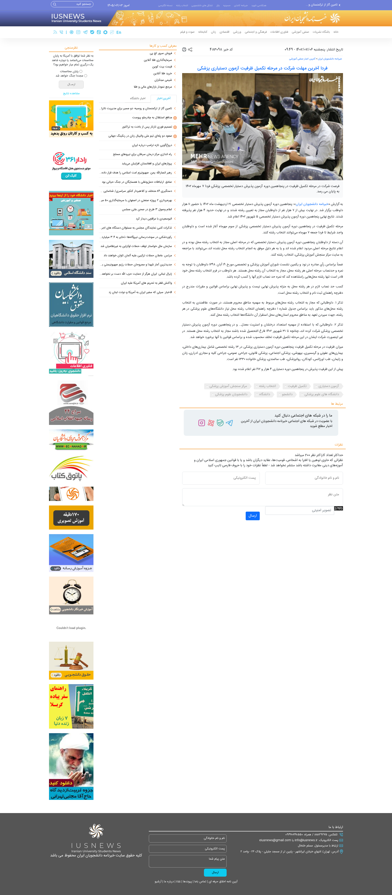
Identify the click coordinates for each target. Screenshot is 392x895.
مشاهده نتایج (71, 93)
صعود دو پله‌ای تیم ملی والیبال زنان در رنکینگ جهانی (140, 136)
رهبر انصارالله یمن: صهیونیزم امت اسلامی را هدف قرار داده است (135, 173)
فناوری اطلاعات (279, 32)
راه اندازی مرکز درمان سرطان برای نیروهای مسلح (142, 154)
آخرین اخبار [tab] (164, 98)
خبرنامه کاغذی (241, 5)
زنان (213, 32)
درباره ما (168, 881)
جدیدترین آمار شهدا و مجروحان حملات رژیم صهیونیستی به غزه (135, 265)
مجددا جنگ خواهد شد (69, 76)
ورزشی (237, 32)
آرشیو (158, 881)
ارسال (253, 516)
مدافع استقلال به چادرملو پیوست (318, 4)
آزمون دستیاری (328, 386)
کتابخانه (202, 32)
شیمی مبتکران (163, 80)
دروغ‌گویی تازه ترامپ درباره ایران (152, 145)
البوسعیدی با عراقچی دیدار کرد (154, 219)
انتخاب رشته (182, 5)
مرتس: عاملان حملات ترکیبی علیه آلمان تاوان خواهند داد (138, 256)
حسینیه (226, 5)
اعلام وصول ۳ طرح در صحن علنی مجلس (147, 209)
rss (178, 881)
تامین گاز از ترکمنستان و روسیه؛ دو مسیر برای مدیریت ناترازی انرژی (135, 108)
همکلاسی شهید (258, 5)
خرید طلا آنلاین (162, 74)
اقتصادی (224, 32)
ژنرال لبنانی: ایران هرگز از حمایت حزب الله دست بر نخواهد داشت (135, 274)
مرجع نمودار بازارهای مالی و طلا (153, 87)
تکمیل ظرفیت (297, 386)
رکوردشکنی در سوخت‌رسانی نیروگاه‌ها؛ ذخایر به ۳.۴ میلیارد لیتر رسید (135, 237)
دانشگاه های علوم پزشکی (321, 394)
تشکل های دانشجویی (202, 5)
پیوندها (187, 881)
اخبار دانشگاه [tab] (137, 98)
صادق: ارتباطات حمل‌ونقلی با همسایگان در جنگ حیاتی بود (137, 182)
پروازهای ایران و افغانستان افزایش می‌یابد (147, 164)
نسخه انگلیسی (165, 5)
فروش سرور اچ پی (161, 53)
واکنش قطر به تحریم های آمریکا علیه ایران (146, 283)
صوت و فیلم (187, 32)
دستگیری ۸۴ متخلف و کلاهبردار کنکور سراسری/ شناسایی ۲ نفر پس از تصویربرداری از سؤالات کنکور (135, 191)
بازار (218, 5)
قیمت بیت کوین (162, 67)
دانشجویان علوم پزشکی (231, 394)
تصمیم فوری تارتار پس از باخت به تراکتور (147, 127)
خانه (335, 32)
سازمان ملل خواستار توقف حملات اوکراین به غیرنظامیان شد (136, 246)
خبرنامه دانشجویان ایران (330, 59)
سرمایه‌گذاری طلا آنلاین (158, 60)
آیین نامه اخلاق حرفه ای (223, 881)
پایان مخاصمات (69, 71)
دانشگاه (264, 394)
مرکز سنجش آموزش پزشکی (228, 386)
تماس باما (200, 881)
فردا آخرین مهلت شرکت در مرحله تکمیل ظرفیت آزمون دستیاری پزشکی (262, 68)
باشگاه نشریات (321, 32)
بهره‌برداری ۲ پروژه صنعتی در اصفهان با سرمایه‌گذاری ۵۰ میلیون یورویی (135, 200)
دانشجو (287, 394)
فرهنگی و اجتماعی (256, 32)
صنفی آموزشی (300, 32)
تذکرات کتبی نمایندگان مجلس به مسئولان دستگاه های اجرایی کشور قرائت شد (135, 228)
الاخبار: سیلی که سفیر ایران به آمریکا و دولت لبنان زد (140, 292)
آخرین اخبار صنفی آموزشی (302, 59)
